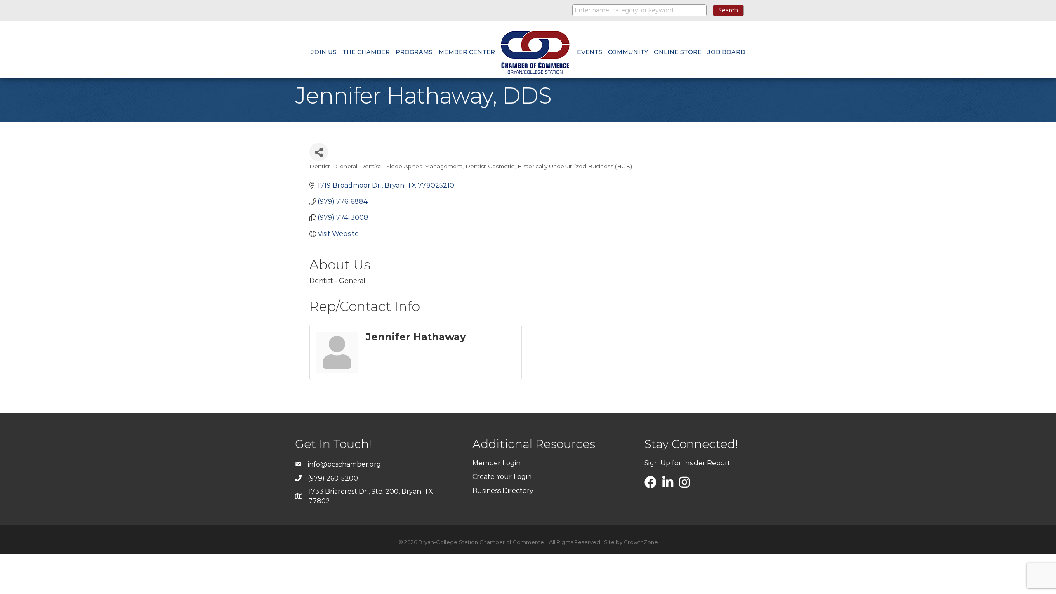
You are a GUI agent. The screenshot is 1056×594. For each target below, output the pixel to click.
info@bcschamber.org (344, 464)
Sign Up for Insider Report (687, 463)
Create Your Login (502, 477)
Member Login (496, 463)
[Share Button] (318, 152)
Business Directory (502, 491)
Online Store (678, 52)
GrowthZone (641, 542)
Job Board (726, 52)
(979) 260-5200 (333, 478)
